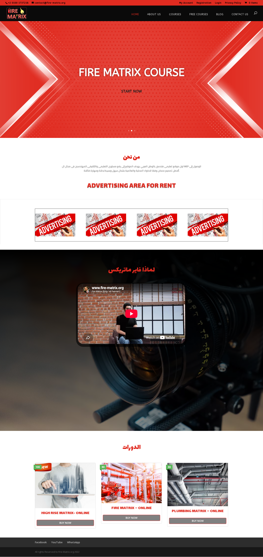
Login (218, 3)
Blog (219, 14)
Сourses (175, 14)
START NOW (131, 91)
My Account (186, 3)
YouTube (56, 542)
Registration (204, 3)
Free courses (198, 14)
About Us (154, 14)
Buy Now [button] (65, 522)
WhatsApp (73, 542)
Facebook (41, 542)
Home (135, 14)
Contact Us (240, 14)
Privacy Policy (233, 3)
